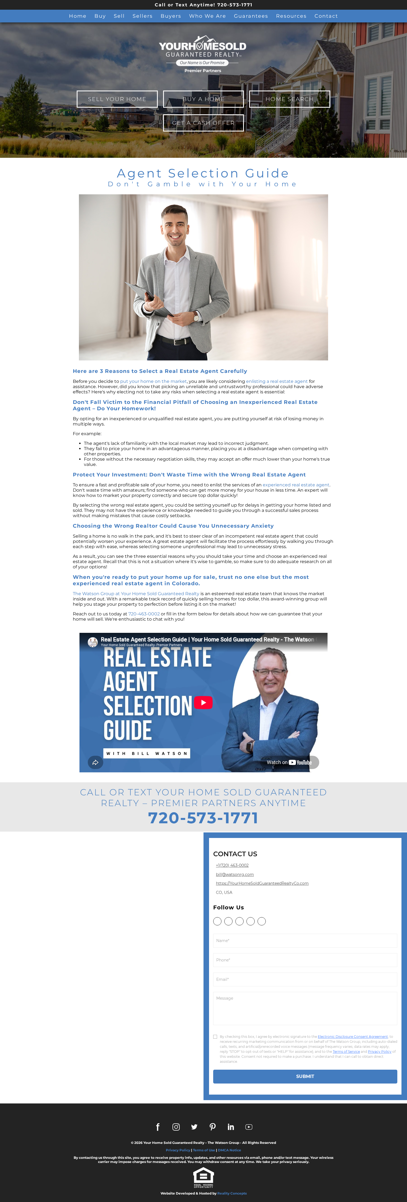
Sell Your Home (117, 99)
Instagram (176, 1127)
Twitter (194, 1127)
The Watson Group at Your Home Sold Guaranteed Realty (136, 593)
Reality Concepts (232, 1193)
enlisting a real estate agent (277, 381)
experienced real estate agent (296, 484)
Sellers (143, 16)
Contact (326, 16)
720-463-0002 (144, 614)
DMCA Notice (229, 1150)
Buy (100, 16)
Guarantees (251, 16)
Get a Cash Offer (203, 123)
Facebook (158, 1127)
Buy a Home (203, 99)
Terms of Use (204, 1150)
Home (78, 16)
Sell (119, 16)
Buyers (171, 16)
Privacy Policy (178, 1150)
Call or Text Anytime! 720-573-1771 (204, 4)
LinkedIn (231, 1127)
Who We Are (207, 16)
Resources (291, 16)
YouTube (249, 1127)
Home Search (290, 99)
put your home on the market (153, 381)
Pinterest (213, 1127)
